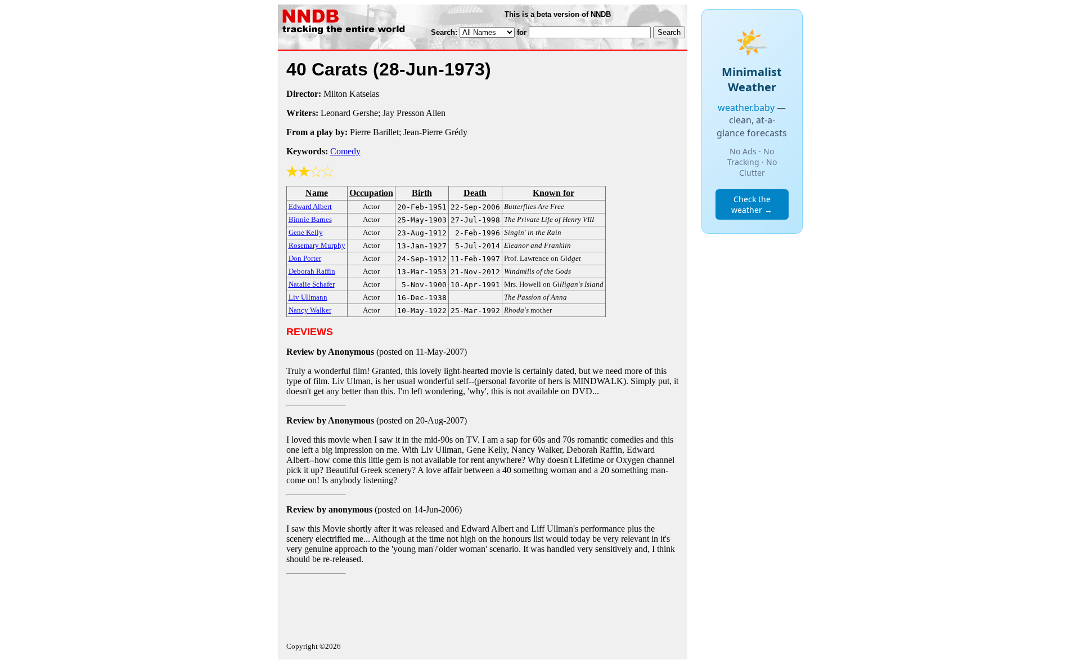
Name (316, 193)
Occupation (371, 193)
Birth (422, 193)
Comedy (345, 151)
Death (475, 193)
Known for (553, 193)
